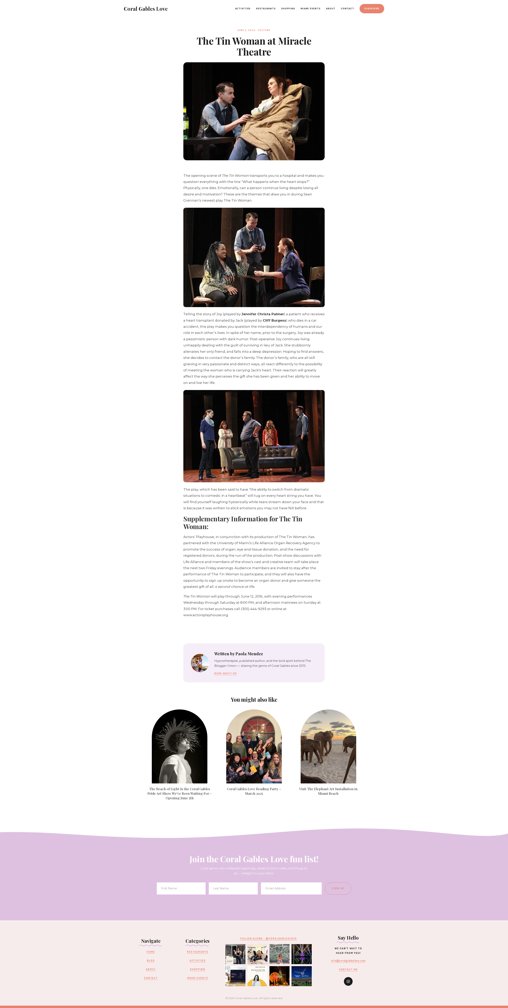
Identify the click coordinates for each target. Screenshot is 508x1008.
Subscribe (371, 8)
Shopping (288, 8)
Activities (243, 8)
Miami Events (310, 8)
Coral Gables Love (146, 8)
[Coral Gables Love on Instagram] (348, 981)
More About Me (225, 673)
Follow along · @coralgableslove (268, 938)
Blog (151, 960)
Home (151, 951)
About (330, 8)
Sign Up (338, 888)
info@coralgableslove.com (348, 960)
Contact (347, 8)
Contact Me (348, 969)
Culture (264, 30)
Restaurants (266, 8)
